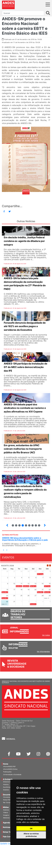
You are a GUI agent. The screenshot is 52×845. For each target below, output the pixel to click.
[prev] (47, 565)
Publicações (7, 772)
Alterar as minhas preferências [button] (31, 835)
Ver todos (46, 635)
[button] (3, 550)
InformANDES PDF (9, 766)
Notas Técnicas (10, 832)
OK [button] (31, 828)
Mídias (6, 807)
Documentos (8, 795)
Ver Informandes (43, 651)
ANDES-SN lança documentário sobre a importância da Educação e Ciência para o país (25, 539)
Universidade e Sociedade (12, 774)
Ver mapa (31, 726)
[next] (50, 565)
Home (5, 764)
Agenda (6, 823)
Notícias (6, 827)
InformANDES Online (10, 769)
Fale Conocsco (9, 837)
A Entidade (8, 779)
